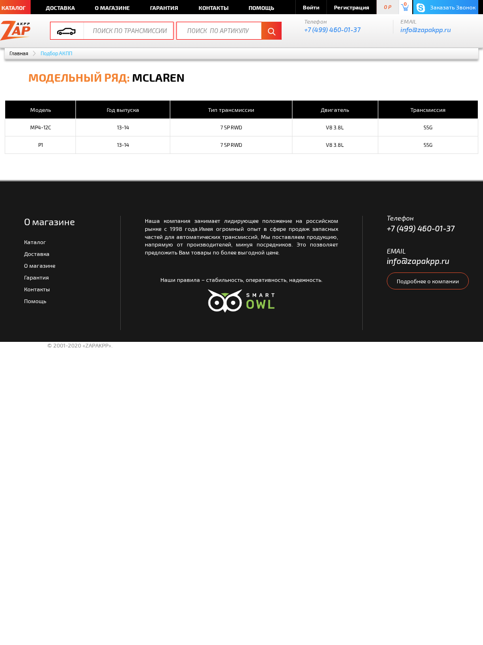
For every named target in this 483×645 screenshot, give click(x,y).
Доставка (60, 7)
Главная (18, 53)
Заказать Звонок (452, 7)
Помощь (261, 7)
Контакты (214, 7)
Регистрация (351, 7)
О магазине (112, 7)
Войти (311, 7)
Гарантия (164, 7)
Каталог (35, 241)
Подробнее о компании (428, 281)
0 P (387, 7)
